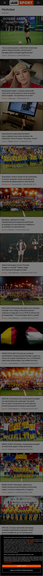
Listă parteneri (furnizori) (8, 562)
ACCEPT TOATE (21, 566)
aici (7, 549)
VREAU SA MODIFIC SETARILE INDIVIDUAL (21, 570)
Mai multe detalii (30, 542)
